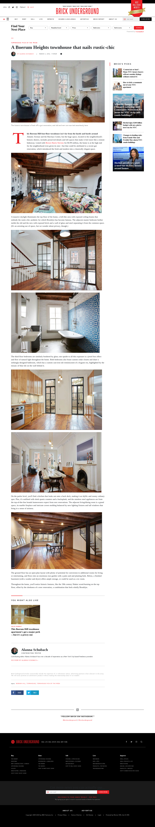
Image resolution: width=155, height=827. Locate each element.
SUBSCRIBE (145, 19)
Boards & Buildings (67, 19)
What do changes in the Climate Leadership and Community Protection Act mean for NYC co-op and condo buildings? (128, 109)
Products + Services (126, 768)
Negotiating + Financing (18, 771)
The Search (41, 766)
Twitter (13, 7)
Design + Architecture (127, 766)
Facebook (9, 7)
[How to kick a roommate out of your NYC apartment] (117, 85)
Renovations (124, 763)
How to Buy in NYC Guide (18, 773)
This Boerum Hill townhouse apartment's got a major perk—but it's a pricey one (25, 632)
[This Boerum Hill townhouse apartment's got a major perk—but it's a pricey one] (25, 614)
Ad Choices (89, 815)
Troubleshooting (98, 768)
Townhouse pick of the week (24, 42)
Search (139, 28)
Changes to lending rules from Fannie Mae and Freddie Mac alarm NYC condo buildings (132, 138)
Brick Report (98, 19)
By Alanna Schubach (25, 54)
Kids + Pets (96, 761)
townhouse (31, 683)
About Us (113, 19)
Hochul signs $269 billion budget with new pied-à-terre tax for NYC (132, 125)
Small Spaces (124, 759)
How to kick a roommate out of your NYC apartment (132, 84)
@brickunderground (70, 720)
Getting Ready (70, 763)
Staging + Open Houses (73, 759)
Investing (14, 761)
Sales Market (16, 626)
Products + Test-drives (100, 766)
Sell (33, 19)
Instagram (17, 7)
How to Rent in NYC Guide (46, 768)
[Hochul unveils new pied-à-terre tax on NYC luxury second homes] (128, 159)
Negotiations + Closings (73, 761)
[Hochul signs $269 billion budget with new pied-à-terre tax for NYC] (117, 126)
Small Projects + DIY (126, 761)
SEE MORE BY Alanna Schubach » (24, 660)
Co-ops (13, 768)
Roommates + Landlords (45, 761)
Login (99, 815)
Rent (24, 19)
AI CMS (127, 815)
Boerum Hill (20, 683)
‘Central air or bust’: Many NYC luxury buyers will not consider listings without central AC (133, 73)
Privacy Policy (62, 815)
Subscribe (103, 792)
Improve (50, 19)
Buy (16, 19)
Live (41, 19)
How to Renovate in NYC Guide (129, 771)
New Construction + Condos (20, 763)
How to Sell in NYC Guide (73, 766)
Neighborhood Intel (99, 763)
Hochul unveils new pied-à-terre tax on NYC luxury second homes (128, 166)
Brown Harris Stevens (55, 143)
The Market (14, 759)
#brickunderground (85, 720)
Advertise (84, 19)
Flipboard (22, 7)
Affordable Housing (17, 766)
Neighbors (96, 759)
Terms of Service (76, 815)
